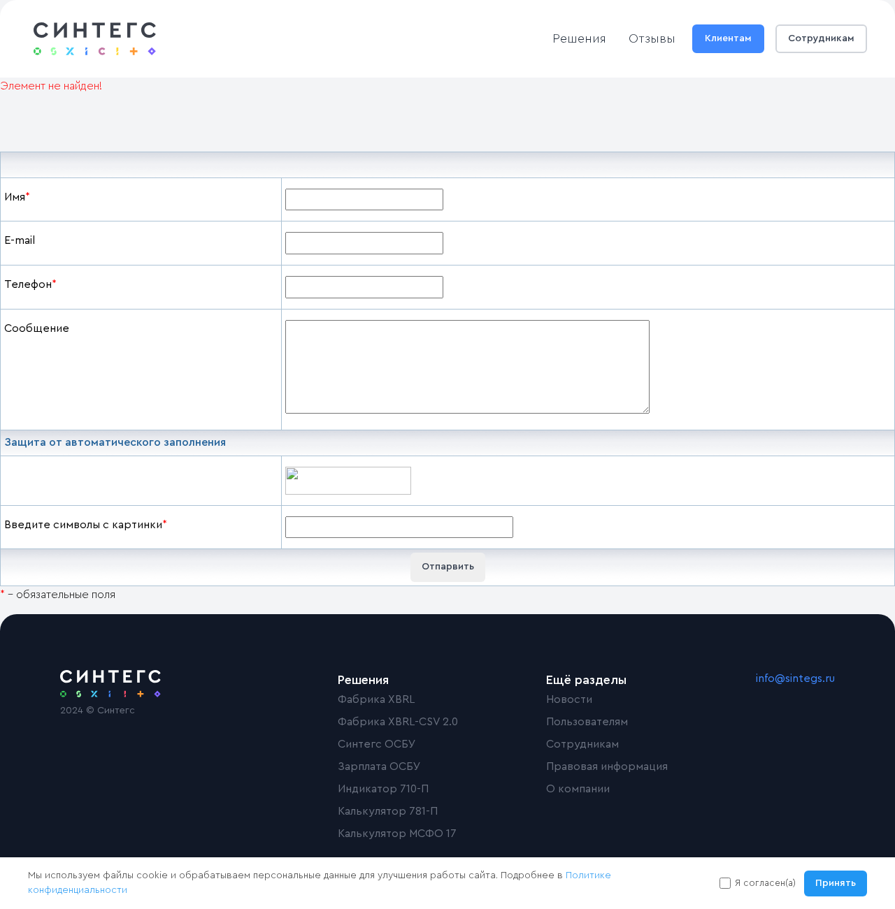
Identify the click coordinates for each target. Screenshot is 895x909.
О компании (578, 788)
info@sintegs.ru (795, 678)
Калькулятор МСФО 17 (397, 833)
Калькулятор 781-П (388, 811)
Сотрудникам (821, 38)
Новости (569, 699)
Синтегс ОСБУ (377, 744)
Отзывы (652, 38)
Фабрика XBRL (376, 699)
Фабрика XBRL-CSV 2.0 (398, 721)
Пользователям (587, 721)
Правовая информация (607, 766)
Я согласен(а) (765, 882)
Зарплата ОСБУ (379, 766)
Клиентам (728, 38)
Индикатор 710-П (383, 788)
